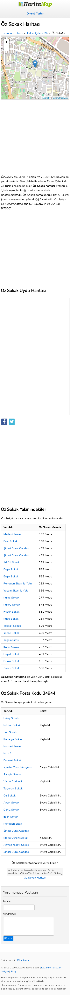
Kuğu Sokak (11, 619)
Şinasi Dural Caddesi (16, 548)
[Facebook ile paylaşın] (4, 422)
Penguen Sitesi (13, 824)
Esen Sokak (11, 817)
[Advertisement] (35, 135)
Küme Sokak (11, 598)
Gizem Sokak (12, 668)
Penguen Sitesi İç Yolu (18, 583)
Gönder (8, 938)
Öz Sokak (10, 795)
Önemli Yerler (35, 13)
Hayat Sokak (11, 654)
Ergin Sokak (11, 569)
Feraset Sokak (12, 760)
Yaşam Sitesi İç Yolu (16, 590)
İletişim (5, 971)
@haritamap (23, 960)
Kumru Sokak (12, 605)
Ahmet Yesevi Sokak (16, 845)
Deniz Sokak (11, 810)
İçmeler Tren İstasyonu (18, 767)
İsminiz (7, 901)
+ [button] (6, 41)
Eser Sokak (11, 541)
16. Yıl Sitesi (11, 562)
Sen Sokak (10, 732)
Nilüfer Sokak (12, 725)
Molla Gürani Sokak (16, 838)
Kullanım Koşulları (51, 967)
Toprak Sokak (12, 626)
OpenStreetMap (60, 97)
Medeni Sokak (12, 534)
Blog (13, 971)
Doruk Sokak (12, 661)
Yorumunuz (9, 914)
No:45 (7, 753)
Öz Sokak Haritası (35, 878)
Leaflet (45, 97)
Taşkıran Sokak (13, 788)
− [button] (6, 48)
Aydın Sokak (11, 802)
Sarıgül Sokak (12, 774)
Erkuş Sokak (11, 718)
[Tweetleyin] (12, 422)
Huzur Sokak (11, 612)
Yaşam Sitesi (11, 640)
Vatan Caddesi (13, 781)
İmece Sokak (11, 633)
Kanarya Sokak (13, 739)
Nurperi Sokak (12, 746)
